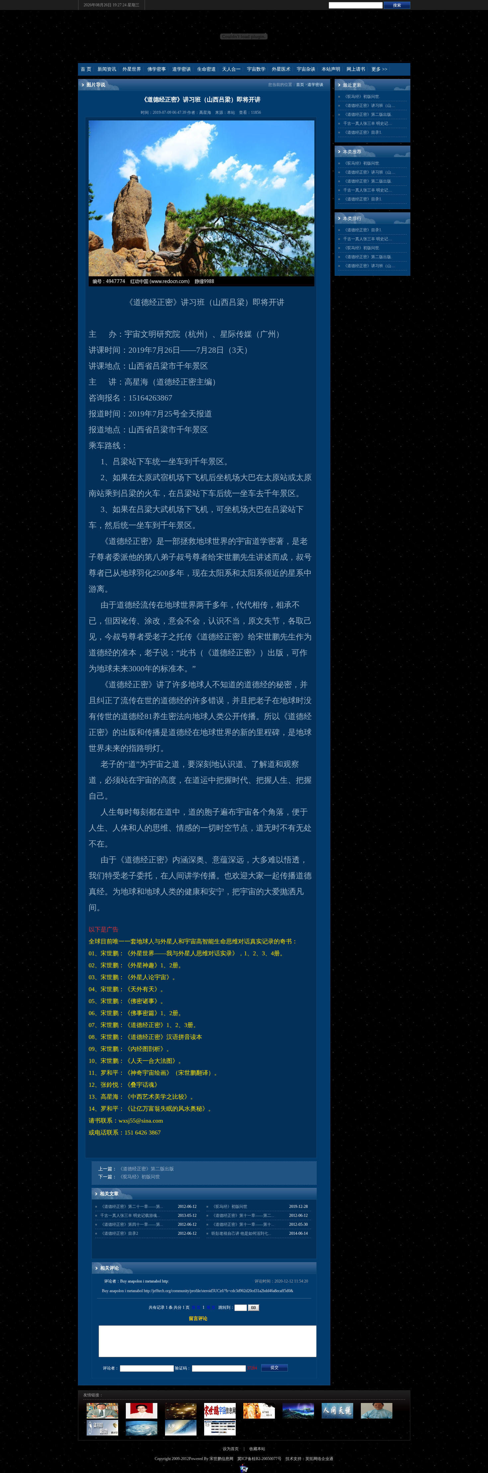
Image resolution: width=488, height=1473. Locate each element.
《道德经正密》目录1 (362, 132)
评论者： (111, 1368)
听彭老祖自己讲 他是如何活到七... (241, 1233)
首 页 (86, 69)
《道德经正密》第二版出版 (146, 1168)
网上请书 (356, 69)
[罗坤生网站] (102, 1417)
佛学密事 (156, 69)
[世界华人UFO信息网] (102, 1434)
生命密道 (206, 69)
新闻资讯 (107, 69)
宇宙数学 (256, 69)
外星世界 (131, 69)
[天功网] (181, 1434)
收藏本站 (257, 1448)
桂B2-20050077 (265, 1458)
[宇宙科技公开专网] (141, 1434)
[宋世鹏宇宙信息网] (220, 1417)
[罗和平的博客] (377, 1417)
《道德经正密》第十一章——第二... (242, 1215)
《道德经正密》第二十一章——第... (131, 1206)
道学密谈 (181, 69)
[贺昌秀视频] (298, 1417)
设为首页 (231, 1448)
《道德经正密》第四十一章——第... (131, 1224)
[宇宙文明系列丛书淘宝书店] (220, 1434)
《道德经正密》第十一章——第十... (242, 1224)
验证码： (183, 1368)
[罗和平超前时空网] (259, 1417)
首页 (300, 84)
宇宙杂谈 (306, 69)
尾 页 (210, 1307)
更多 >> (379, 69)
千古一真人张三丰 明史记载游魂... (130, 1215)
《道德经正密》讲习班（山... (368, 105)
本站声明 (331, 69)
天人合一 (231, 69)
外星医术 (281, 69)
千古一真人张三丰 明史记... (367, 123)
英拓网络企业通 (319, 1458)
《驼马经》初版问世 (139, 1176)
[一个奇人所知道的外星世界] (141, 1417)
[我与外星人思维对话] (181, 1417)
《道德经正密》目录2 (119, 1233)
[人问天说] (337, 1417)
